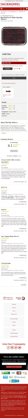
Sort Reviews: (10, 155)
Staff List (14, 304)
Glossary (14, 322)
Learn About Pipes (14, 318)
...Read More (7, 178)
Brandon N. (5, 268)
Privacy (14, 325)
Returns (14, 329)
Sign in (14, 78)
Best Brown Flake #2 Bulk (7, 95)
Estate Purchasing (14, 333)
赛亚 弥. (5, 192)
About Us (14, 307)
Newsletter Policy (14, 336)
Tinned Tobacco (4, 11)
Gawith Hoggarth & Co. (13, 11)
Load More (23, 284)
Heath (4, 242)
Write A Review (14, 150)
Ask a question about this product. (9, 83)
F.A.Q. (14, 310)
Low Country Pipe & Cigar (18, 395)
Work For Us (14, 314)
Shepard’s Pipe (6, 215)
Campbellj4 (5, 167)
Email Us (5, 299)
